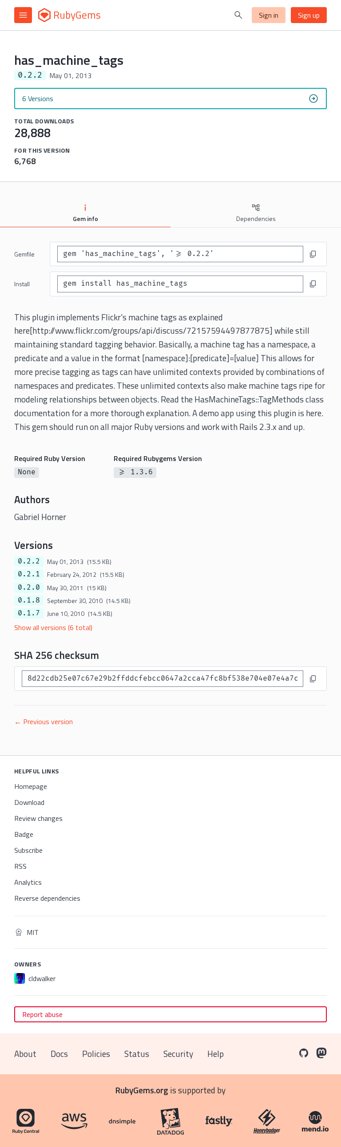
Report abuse (42, 1014)
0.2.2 (29, 561)
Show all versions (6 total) (53, 627)
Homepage (30, 786)
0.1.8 (29, 600)
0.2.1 (29, 574)
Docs (59, 1053)
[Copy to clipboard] (313, 254)
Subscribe (28, 850)
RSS (20, 866)
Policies (96, 1053)
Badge (23, 834)
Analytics (28, 882)
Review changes (38, 818)
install (22, 283)
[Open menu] (23, 15)
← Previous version (43, 721)
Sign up (309, 15)
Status (136, 1053)
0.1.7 (29, 613)
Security (178, 1053)
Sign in (268, 15)
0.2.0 (29, 587)
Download (29, 802)
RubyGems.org (141, 1090)
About (25, 1053)
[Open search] (238, 15)
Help (215, 1053)
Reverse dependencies (47, 898)
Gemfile (24, 254)
